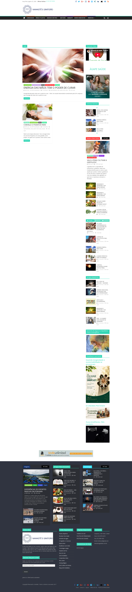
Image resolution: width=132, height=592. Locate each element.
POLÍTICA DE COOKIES (82, 538)
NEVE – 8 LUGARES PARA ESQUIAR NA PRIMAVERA (101, 320)
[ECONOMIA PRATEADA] (98, 408)
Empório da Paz (63, 550)
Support (87, 587)
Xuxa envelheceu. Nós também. (95, 423)
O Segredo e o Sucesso (65, 541)
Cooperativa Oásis (63, 558)
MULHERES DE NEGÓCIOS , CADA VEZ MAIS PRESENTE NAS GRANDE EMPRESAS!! (100, 498)
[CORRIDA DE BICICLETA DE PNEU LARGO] (91, 235)
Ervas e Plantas (40, 18)
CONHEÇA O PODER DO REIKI (35, 125)
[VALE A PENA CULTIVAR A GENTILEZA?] (91, 119)
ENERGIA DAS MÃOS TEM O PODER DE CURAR (49, 87)
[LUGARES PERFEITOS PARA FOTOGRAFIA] (91, 255)
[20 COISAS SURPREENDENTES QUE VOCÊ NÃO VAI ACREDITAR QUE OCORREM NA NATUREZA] (91, 222)
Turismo (40, 485)
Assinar (26, 571)
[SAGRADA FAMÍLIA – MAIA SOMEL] (91, 110)
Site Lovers (62, 560)
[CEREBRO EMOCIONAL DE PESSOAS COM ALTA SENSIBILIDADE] (91, 289)
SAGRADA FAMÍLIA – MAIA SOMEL (102, 110)
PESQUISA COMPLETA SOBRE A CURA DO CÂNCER (99, 482)
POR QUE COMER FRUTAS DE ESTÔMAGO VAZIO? (101, 202)
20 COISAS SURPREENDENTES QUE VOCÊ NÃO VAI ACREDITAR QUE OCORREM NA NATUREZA (96, 227)
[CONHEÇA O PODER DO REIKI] (37, 104)
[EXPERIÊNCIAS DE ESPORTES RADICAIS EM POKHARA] (36, 470)
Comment (106, 220)
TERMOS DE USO (81, 533)
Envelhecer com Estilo (64, 546)
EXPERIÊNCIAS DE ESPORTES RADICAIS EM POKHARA (35, 490)
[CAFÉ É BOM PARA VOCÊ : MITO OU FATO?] (58, 507)
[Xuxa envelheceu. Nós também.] (98, 426)
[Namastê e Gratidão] (24, 18)
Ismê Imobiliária (63, 555)
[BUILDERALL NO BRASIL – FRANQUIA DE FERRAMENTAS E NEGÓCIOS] (88, 470)
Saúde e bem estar (79, 18)
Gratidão (63, 18)
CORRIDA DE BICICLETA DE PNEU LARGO (102, 238)
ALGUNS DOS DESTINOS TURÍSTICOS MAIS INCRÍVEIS (40, 519)
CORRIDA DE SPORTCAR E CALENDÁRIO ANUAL (100, 489)
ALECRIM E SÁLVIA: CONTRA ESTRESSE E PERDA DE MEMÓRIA (102, 211)
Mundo (35, 485)
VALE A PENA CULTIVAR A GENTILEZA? (100, 120)
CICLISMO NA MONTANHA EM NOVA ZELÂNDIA (41, 510)
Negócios (91, 18)
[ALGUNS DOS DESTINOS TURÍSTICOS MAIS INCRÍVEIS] (28, 517)
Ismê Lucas (27, 90)
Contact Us (82, 587)
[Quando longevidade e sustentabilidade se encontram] (98, 366)
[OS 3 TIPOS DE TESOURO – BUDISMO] (91, 280)
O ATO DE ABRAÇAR (51, 1)
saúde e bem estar (64, 90)
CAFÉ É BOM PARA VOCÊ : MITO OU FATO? (70, 508)
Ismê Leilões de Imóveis (65, 565)
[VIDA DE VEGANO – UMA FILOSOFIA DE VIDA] (58, 489)
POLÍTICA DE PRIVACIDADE (84, 536)
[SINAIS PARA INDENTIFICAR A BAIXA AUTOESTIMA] (58, 470)
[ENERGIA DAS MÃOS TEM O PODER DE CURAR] (53, 49)
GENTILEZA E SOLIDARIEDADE (101, 300)
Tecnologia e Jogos (64, 548)
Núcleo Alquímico (63, 533)
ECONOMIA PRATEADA (95, 405)
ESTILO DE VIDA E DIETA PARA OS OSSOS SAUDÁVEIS (70, 500)
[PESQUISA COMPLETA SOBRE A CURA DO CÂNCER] (88, 480)
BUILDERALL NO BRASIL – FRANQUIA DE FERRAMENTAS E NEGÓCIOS (100, 473)
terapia (43, 128)
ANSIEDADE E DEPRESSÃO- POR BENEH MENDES (101, 185)
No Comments (101, 113)
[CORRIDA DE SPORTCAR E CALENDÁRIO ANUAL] (88, 488)
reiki (58, 90)
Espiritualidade (27, 85)
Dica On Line (62, 553)
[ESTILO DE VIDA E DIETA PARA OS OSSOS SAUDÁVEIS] (58, 497)
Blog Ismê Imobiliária (64, 568)
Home (77, 587)
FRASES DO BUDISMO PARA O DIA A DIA (69, 516)
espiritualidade (53, 90)
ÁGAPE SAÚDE (98, 69)
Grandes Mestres (52, 18)
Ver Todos (106, 138)
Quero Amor (62, 543)
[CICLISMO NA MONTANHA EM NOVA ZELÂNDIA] (28, 509)
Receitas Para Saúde (64, 536)
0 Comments (45, 90)
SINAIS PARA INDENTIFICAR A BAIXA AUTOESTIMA (70, 472)
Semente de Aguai (63, 538)
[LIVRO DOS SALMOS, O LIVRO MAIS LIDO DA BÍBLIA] (58, 479)
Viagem (45, 485)
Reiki (43, 85)
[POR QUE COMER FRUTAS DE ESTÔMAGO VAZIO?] (91, 200)
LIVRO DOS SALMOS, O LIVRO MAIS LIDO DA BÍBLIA (70, 482)
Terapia (57, 85)
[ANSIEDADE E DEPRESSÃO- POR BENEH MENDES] (91, 183)
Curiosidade (30, 18)
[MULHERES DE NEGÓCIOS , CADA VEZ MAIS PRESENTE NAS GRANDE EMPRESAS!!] (88, 496)
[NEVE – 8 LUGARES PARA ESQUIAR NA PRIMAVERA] (91, 317)
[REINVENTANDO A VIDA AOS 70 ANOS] (91, 129)
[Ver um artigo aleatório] (108, 18)
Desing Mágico (63, 563)
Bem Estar (26, 122)
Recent (98, 220)
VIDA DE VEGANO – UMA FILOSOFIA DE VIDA (70, 490)
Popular (91, 220)
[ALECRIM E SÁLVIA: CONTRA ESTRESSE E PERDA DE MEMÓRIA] (91, 209)
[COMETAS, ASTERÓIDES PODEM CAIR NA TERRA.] (91, 264)
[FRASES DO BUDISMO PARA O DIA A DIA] (58, 515)
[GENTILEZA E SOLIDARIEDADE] (91, 299)
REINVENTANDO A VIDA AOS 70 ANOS (101, 129)
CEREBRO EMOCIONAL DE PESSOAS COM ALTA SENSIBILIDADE (102, 291)
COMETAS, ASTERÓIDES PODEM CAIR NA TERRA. (102, 266)
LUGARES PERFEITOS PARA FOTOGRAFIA (102, 256)
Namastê (69, 18)
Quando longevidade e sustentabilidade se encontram (95, 362)
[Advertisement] (66, 33)
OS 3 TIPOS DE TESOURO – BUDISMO (102, 282)
